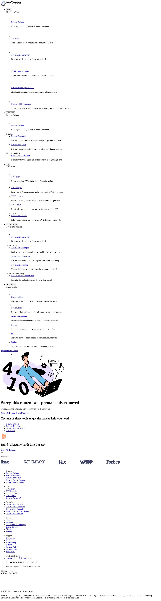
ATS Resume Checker (20, 71)
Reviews (9, 522)
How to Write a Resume (20, 155)
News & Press (16, 308)
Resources (11, 284)
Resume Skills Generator (21, 104)
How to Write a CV (19, 216)
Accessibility (11, 542)
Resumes (10, 113)
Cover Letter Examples (20, 248)
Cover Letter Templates (20, 256)
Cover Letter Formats (19, 265)
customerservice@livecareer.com (19, 558)
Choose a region (7, 571)
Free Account (12, 351)
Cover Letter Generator (20, 55)
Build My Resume (8, 413)
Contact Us (10, 538)
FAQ (13, 333)
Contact (14, 325)
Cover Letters (12, 224)
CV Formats (16, 205)
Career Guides (17, 297)
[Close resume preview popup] (2, 452)
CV (8, 164)
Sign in (4, 351)
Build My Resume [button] (8, 450)
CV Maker (15, 38)
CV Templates (17, 196)
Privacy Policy (12, 547)
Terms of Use (11, 549)
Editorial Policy (12, 527)
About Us (10, 520)
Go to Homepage (23, 413)
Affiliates (9, 545)
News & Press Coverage (16, 525)
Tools (9, 10)
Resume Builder (17, 22)
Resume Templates (18, 145)
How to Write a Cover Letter (22, 276)
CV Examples (16, 188)
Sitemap (9, 529)
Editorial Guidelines (19, 316)
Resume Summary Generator (22, 88)
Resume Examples (18, 136)
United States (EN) (10, 573)
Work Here (10, 551)
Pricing (14, 342)
